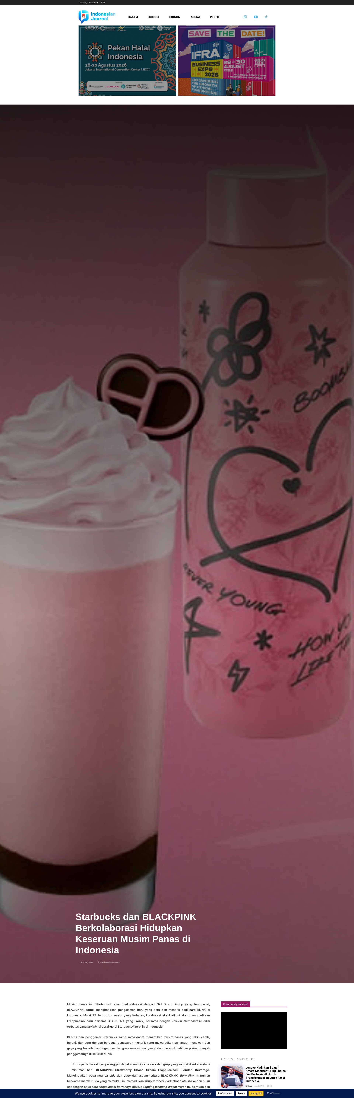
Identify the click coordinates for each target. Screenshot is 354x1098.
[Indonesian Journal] (102, 17)
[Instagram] (245, 17)
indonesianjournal (110, 962)
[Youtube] (255, 17)
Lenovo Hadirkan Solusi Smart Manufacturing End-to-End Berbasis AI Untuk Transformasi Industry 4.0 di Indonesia (266, 1074)
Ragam (249, 1086)
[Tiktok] (266, 17)
